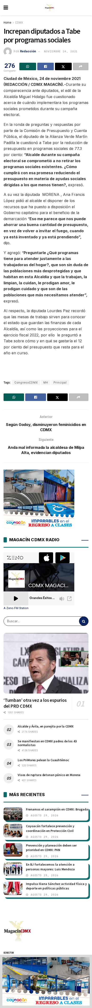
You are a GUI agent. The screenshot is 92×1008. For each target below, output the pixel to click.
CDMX (19, 22)
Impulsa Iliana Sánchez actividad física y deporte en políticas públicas (56, 886)
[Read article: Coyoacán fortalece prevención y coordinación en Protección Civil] (13, 830)
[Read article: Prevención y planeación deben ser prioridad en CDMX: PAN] (13, 850)
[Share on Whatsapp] (27, 66)
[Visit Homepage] (49, 7)
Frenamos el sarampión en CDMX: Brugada (57, 809)
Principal (60, 382)
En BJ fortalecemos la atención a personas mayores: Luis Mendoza (50, 866)
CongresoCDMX (26, 382)
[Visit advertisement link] (46, 981)
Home (7, 22)
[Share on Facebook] (45, 66)
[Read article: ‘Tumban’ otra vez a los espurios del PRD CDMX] (46, 663)
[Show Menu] (6, 7)
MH (45, 382)
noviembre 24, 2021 (61, 51)
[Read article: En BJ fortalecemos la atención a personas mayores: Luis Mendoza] (13, 869)
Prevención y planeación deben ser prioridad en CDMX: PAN (51, 847)
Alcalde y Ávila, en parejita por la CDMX (45, 726)
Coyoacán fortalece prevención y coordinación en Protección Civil (50, 828)
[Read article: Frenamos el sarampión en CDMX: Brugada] (13, 814)
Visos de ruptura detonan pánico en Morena (49, 775)
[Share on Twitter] (63, 66)
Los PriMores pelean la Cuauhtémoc (43, 760)
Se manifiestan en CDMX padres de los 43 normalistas (47, 743)
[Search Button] (83, 621)
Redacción (28, 51)
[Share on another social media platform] (81, 66)
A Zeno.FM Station (16, 608)
